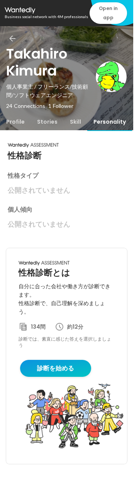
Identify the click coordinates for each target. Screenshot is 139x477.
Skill (75, 122)
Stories (47, 122)
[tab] (15, 122)
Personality (109, 122)
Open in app (108, 13)
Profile (15, 122)
